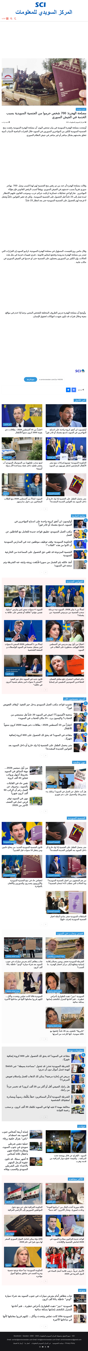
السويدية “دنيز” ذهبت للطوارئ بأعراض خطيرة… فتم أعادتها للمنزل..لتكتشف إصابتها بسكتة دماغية (65, 999)
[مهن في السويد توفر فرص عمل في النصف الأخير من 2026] (36, 801)
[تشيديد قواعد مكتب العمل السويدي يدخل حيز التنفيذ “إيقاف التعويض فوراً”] (80, 707)
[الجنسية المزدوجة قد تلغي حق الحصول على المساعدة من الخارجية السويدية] (80, 554)
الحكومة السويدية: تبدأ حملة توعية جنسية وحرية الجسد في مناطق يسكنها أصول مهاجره (25, 1273)
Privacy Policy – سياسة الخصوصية (63, 1343)
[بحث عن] (11, 18)
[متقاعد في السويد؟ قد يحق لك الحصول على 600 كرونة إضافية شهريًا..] (80, 737)
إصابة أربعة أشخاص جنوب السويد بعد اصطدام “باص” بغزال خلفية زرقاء (15, 1135)
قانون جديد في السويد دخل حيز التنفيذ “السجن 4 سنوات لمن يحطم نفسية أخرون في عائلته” (24, 682)
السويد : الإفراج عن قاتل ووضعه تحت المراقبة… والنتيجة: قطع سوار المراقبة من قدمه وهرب (68, 1158)
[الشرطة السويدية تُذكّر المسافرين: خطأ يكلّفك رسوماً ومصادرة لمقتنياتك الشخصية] (77, 1099)
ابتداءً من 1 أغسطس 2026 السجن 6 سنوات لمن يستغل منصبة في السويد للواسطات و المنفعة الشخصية (23, 647)
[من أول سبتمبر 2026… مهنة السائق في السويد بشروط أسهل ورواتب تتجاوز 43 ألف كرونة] (36, 770)
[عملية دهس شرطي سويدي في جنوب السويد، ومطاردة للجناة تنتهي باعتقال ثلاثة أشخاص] (36, 1146)
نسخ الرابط (30, 379)
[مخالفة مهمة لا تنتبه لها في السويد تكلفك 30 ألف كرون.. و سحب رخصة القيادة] (77, 1109)
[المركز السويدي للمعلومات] (44, 8)
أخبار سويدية (81, 109)
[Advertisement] (44, 39)
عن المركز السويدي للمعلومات (41, 1343)
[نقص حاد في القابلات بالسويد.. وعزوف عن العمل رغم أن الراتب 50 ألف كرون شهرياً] (36, 785)
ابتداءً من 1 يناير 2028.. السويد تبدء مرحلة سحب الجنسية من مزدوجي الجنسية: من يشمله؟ (66, 612)
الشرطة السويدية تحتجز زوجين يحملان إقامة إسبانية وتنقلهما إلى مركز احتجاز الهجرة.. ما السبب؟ (65, 964)
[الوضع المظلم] (15, 18)
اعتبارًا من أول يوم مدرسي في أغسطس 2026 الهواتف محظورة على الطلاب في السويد (67, 647)
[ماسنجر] (68, 390)
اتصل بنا (27, 1343)
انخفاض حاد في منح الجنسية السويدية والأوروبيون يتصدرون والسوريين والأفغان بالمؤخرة (25, 883)
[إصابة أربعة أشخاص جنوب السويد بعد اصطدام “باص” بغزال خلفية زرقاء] (36, 1134)
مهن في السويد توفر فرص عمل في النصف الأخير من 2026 (17, 801)
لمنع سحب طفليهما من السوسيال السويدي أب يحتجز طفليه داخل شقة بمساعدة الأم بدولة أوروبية (22, 466)
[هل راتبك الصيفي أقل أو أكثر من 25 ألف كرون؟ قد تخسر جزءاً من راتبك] (77, 1089)
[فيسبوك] (74, 390)
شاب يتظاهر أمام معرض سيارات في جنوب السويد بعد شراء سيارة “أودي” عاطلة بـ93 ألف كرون (24, 964)
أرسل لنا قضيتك (18, 1343)
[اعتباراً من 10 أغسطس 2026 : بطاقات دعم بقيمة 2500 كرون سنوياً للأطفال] (80, 727)
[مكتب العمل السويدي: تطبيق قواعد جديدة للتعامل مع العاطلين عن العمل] (80, 534)
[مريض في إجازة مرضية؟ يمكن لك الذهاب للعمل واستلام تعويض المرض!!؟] (77, 1079)
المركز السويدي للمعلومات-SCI (75, 122)
